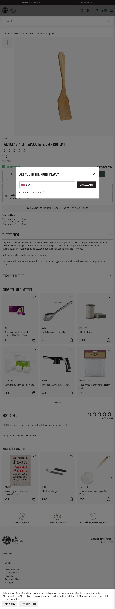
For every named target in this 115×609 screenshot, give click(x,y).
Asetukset (10, 603)
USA (28, 184)
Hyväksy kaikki (29, 603)
